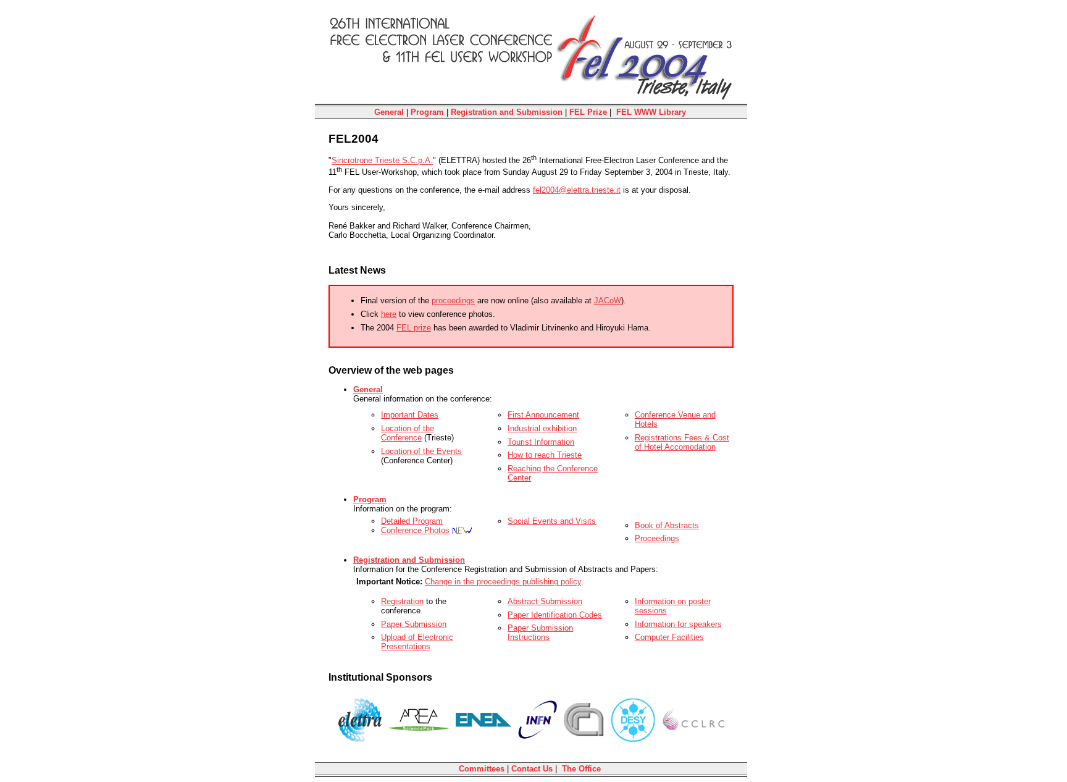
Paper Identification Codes (555, 615)
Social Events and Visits (552, 521)
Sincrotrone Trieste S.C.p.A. (382, 161)
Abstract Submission (545, 601)
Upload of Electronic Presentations (417, 642)
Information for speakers (678, 624)
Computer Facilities (669, 637)
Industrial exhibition (542, 428)
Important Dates (409, 414)
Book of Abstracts (667, 525)
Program (427, 112)
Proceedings (657, 538)
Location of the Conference (407, 433)
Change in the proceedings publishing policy (503, 581)
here (388, 314)
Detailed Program (412, 521)
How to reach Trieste (545, 455)
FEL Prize (588, 112)
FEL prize (413, 327)
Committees (481, 768)
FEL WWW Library (651, 112)
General (389, 112)
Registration (402, 601)
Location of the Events (421, 451)
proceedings (453, 300)
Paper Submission (413, 624)
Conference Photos (415, 530)
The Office (581, 768)
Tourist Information (541, 442)
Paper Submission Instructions (540, 632)
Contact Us (532, 768)
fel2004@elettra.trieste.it (577, 190)
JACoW (607, 300)
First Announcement (543, 414)
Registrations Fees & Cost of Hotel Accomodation (682, 442)
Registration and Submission (507, 112)
